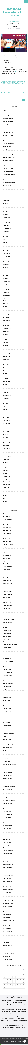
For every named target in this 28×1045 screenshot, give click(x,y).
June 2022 (5, 337)
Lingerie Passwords (7, 778)
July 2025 (5, 233)
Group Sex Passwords (8, 711)
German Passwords (7, 697)
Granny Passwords (7, 705)
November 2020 (6, 389)
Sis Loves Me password (8, 1027)
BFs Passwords (6, 558)
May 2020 (5, 406)
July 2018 (5, 462)
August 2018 (6, 459)
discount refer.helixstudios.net (11, 1004)
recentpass (18, 28)
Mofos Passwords (7, 797)
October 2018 (6, 453)
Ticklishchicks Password (9, 182)
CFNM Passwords (7, 602)
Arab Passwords (7, 530)
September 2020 (7, 395)
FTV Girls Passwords (8, 683)
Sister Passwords (7, 870)
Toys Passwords (7, 928)
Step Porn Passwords (8, 892)
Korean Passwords (7, 755)
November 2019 (6, 423)
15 (20, 979)
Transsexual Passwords (8, 934)
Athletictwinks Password (9, 174)
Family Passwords (7, 664)
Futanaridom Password (8, 132)
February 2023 (6, 314)
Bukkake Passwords (8, 588)
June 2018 (5, 465)
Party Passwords (7, 817)
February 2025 (6, 247)
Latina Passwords (7, 767)
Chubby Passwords (7, 605)
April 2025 (5, 242)
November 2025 (6, 222)
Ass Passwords (6, 538)
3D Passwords (6, 513)
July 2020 (5, 401)
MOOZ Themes (10, 1041)
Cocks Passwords (7, 608)
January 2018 (6, 479)
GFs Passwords (6, 700)
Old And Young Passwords (9, 806)
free (11, 1007)
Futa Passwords (7, 686)
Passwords (5, 819)
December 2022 (6, 320)
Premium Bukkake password (20, 1020)
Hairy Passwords (7, 714)
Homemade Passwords (8, 733)
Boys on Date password (7, 81)
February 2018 (6, 476)
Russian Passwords (7, 856)
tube (25, 1029)
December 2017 (6, 481)
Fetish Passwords (7, 669)
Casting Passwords (7, 597)
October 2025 (6, 225)
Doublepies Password (8, 188)
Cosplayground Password (9, 151)
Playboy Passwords (7, 825)
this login (17, 71)
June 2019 (5, 437)
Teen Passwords (7, 914)
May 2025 (5, 239)
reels (9, 1022)
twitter (5, 1032)
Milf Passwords (6, 794)
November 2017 (6, 484)
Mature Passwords (7, 789)
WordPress (22, 1041)
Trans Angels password (12, 1029)
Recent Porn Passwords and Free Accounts (14, 12)
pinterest (3, 1020)
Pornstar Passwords (7, 831)
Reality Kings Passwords (9, 845)
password (4, 1018)
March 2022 (5, 345)
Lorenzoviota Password (8, 115)
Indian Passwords (7, 739)
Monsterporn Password (8, 138)
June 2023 (5, 303)
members (21, 1013)
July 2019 (5, 434)
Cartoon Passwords (7, 594)
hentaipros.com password (8, 1009)
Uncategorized (6, 942)
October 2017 (6, 487)
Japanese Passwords (8, 753)
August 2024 (6, 264)
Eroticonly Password (8, 124)
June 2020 (5, 403)
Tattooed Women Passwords (9, 909)
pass (18, 1016)
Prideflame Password (8, 168)
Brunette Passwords (8, 586)
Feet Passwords (7, 666)
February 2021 (6, 381)
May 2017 (5, 501)
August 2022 (6, 331)
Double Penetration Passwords (10, 644)
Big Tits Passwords (7, 561)
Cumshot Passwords (8, 625)
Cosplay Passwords (7, 613)
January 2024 (6, 284)
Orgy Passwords (7, 808)
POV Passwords (6, 833)
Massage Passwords (8, 783)
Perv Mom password (21, 1018)
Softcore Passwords (7, 878)
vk (20, 1032)
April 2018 (5, 470)
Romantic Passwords (8, 853)
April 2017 (5, 504)
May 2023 (5, 306)
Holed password (6, 1011)
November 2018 (6, 451)
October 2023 (6, 292)
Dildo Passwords (7, 641)
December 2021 (6, 353)
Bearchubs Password (8, 171)
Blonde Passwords (7, 572)
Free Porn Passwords (8, 677)
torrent (3, 1029)
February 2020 (6, 414)
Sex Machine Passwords (8, 864)
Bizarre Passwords (7, 566)
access (4, 1000)
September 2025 (7, 228)
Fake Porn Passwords (8, 661)
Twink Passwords (7, 936)
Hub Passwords (6, 736)
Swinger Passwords (7, 906)
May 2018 (5, 467)
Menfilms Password (7, 185)
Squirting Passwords (8, 889)
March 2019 (5, 440)
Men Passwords (6, 792)
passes (23, 1016)
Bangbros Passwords (8, 547)
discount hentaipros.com (16, 1002)
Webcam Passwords (7, 959)
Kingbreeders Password (8, 112)
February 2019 (6, 442)
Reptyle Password (7, 110)
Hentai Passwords (7, 725)
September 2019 (7, 428)
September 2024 (7, 261)
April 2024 (5, 275)
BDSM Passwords (7, 555)
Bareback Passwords (8, 549)
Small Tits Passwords (8, 872)
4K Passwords (6, 516)
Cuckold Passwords (7, 622)
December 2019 (6, 420)
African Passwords (7, 519)
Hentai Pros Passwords (8, 728)
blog (7, 1002)
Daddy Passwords (7, 630)
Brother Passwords (7, 583)
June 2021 (5, 370)
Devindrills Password (8, 121)
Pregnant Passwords (8, 836)
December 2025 (6, 220)
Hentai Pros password (21, 1009)
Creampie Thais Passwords (9, 619)
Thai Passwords (7, 917)
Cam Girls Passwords (8, 591)
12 (10, 979)
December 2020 (6, 387)
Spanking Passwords (8, 884)
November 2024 (6, 256)
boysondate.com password (8, 83)
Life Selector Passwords (8, 775)
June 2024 (5, 270)
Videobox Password (7, 163)
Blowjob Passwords (7, 574)
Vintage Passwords (7, 945)
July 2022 (5, 334)
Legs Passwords (7, 769)
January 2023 (6, 317)
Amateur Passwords (7, 524)
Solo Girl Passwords (8, 881)
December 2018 (6, 448)
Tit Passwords (6, 923)
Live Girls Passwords (8, 781)
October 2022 (6, 325)
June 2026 (5, 206)
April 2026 (5, 211)
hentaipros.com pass (22, 1007)
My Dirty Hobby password (9, 1016)
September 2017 (7, 490)
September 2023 (7, 295)
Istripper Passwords (7, 747)
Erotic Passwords (7, 650)
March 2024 (5, 278)
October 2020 (6, 392)
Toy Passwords (6, 925)
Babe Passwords (7, 541)
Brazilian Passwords (8, 577)
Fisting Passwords (7, 672)
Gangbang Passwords (8, 691)
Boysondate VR (7, 82)
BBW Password (6, 552)
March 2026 (5, 214)
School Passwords (7, 858)
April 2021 (5, 375)
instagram (13, 1011)
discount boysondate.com (17, 84)
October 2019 (6, 426)
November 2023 (6, 289)
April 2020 (5, 409)
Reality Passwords (7, 847)
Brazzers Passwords (7, 580)
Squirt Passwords (7, 886)
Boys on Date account (6, 79)
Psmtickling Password (8, 179)
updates (11, 1032)
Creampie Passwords (8, 616)
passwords (11, 1018)
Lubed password (13, 1013)
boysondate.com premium (6, 84)
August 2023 (6, 298)
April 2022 (5, 342)
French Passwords (7, 680)
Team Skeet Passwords (8, 911)
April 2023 (5, 309)
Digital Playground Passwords (10, 639)
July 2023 (5, 300)
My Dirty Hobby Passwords (9, 800)
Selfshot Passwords (7, 861)
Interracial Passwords (8, 744)
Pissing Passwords (7, 822)
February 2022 (6, 348)
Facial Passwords (7, 658)
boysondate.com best (14, 82)
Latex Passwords (7, 761)
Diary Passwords (7, 636)
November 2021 (6, 356)
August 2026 (6, 200)
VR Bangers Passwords (8, 953)
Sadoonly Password (7, 126)
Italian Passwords (7, 750)
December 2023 (6, 286)
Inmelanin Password (8, 146)
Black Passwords (7, 569)
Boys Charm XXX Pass (6, 92)
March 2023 (5, 311)
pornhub (9, 1020)
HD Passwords (6, 722)
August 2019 (6, 431)
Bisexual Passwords (8, 563)
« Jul (13, 989)
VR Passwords (6, 956)
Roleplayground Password (9, 157)
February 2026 (6, 217)
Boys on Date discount (15, 79)
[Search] (23, 100)
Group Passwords (7, 708)
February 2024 (6, 281)
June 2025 (5, 236)
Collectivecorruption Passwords (10, 190)
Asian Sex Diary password (19, 1000)
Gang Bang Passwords (8, 689)
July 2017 (5, 495)
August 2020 (6, 398)
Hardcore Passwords (8, 719)
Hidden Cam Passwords (8, 730)
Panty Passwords (7, 811)
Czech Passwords (7, 627)
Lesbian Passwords (7, 772)
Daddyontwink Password (9, 177)
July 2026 (5, 203)
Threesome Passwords (8, 920)
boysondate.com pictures (19, 83)
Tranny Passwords (7, 931)
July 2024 (5, 267)
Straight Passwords (7, 895)
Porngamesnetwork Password (10, 154)
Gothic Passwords (7, 703)
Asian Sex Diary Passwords (9, 535)
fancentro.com (4, 1007)
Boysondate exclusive (16, 81)
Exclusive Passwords (8, 655)
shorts (22, 1025)
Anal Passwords (7, 527)
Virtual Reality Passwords (9, 948)
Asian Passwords (7, 533)
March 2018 (5, 473)
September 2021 (7, 362)
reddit (4, 1022)
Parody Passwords (7, 814)
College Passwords (7, 611)
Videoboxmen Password (8, 165)
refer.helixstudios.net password (11, 1025)
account (9, 1000)
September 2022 (7, 328)
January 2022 (6, 350)
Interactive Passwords (8, 742)
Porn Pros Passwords (8, 828)
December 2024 (6, 253)
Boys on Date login (16, 80)
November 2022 (6, 323)
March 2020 (5, 412)
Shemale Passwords (7, 867)
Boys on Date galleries (8, 80)
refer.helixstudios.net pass (18, 1022)
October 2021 (6, 359)
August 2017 (6, 492)
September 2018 (7, 456)
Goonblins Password (8, 135)
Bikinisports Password (8, 149)
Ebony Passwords (7, 647)
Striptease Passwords (8, 900)
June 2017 (5, 498)
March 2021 (5, 378)
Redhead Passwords (8, 850)
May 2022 (5, 339)
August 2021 (6, 364)
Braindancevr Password (8, 129)
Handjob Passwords (7, 716)
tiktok (23, 1027)
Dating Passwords (7, 633)
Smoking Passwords (8, 875)
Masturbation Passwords (9, 786)
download (22, 1004)
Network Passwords (7, 803)
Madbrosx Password (8, 160)
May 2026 (5, 208)
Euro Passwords (7, 652)
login (6, 1013)
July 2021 (5, 367)
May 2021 (5, 373)
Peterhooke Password (8, 118)
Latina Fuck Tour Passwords (9, 764)
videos (16, 1032)
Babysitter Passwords (8, 544)
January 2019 (6, 445)
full (14, 1007)
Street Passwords (7, 897)
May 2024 (5, 272)
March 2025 (5, 245)
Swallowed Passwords (8, 903)
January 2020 (6, 417)
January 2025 (6, 250)
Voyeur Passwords (7, 950)
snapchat (18, 1027)
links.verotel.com (22, 1011)
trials (21, 1029)
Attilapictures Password (8, 140)
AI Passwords (6, 522)
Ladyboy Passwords (8, 758)
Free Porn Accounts (14, 21)
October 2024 (6, 259)
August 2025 (6, 231)
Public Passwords (7, 839)
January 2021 (6, 384)
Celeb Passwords (7, 600)
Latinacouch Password (8, 143)
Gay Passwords (6, 694)
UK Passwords (6, 939)
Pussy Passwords (7, 842)
